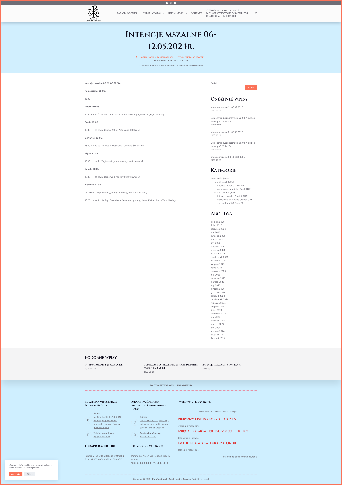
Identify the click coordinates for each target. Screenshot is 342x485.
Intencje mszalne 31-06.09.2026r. (227, 107)
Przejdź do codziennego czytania (240, 456)
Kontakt (196, 13)
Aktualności (176, 13)
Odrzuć (29, 474)
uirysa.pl (205, 479)
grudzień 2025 (218, 250)
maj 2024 (215, 317)
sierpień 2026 (218, 221)
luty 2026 (215, 243)
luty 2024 (215, 327)
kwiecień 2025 (218, 278)
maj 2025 (215, 274)
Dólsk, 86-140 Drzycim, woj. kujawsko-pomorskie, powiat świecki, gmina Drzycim (154, 424)
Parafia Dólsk (152, 13)
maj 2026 (215, 232)
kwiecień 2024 (218, 320)
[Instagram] (175, 3)
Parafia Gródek (127, 13)
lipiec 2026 (216, 225)
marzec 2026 (217, 239)
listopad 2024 (218, 296)
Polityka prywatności (162, 385)
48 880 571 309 (102, 436)
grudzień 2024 (218, 292)
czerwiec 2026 (218, 229)
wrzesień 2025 (218, 260)
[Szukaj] (256, 13)
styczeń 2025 (218, 288)
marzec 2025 (217, 281)
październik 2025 (219, 257)
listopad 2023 (218, 338)
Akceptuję (15, 474)
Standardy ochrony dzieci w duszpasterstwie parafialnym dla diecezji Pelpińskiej (227, 13)
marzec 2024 (217, 324)
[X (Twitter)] (171, 3)
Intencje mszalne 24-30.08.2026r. (228, 157)
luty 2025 (215, 285)
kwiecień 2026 (218, 235)
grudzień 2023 (218, 334)
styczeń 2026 (218, 246)
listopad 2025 (218, 253)
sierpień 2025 (218, 264)
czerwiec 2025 (218, 271)
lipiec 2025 (216, 267)
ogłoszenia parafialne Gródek (232, 199)
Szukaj (214, 83)
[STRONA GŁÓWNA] (136, 57)
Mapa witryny (184, 385)
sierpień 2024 (218, 306)
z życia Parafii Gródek (228, 203)
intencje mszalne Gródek (176, 66)
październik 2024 (219, 299)
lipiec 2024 (216, 310)
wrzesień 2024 (218, 303)
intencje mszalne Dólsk (229, 185)
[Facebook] (167, 3)
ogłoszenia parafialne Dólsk (231, 189)
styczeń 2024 (218, 331)
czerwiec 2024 (218, 313)
